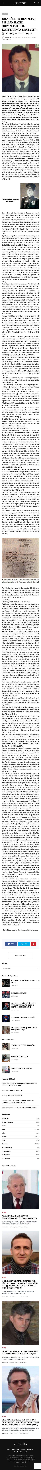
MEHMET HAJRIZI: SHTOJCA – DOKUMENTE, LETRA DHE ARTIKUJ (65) (19, 1216)
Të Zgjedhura (6, 1158)
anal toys (4, 1095)
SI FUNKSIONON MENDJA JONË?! (23, 1017)
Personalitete (6, 1151)
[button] (3, 3)
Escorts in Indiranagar (8, 1083)
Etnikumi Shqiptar (7, 1122)
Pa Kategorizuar (7, 1147)
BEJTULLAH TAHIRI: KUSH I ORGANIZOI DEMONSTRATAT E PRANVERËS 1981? (20, 1352)
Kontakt (23, 1449)
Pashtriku (20, 3)
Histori (5, 14)
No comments (7, 39)
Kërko (37, 968)
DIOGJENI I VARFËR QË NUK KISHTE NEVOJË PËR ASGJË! (24, 1029)
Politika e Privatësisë (20, 1452)
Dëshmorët (5, 1118)
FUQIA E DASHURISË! (18, 993)
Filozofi (4, 1126)
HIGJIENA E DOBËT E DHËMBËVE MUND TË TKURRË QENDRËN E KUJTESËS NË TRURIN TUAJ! (23, 1005)
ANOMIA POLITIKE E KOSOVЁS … (23, 1045)
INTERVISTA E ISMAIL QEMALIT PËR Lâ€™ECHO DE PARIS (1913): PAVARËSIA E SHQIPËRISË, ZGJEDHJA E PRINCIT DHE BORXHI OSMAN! (20, 1284)
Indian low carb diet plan (9, 1108)
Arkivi (8, 1449)
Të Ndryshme (6, 1155)
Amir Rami (24, 1466)
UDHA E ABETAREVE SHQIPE (21, 1068)
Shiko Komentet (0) (20, 955)
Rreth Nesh (15, 1449)
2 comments (23, 1362)
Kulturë (4, 1136)
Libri (3, 1140)
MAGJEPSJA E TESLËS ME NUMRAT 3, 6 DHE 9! (25, 981)
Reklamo (30, 1449)
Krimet (4, 1133)
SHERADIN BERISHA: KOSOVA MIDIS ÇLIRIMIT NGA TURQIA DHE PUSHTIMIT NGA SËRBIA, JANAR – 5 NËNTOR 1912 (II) (20, 1422)
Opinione (4, 1144)
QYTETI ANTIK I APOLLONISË (27, 1108)
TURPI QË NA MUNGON (19, 1057)
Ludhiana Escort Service (9, 1100)
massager (5, 1090)
